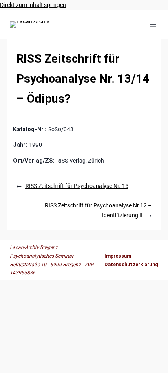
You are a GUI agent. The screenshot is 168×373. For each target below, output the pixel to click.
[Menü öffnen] (153, 24)
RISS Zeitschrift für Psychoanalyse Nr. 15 (76, 186)
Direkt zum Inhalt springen (33, 5)
